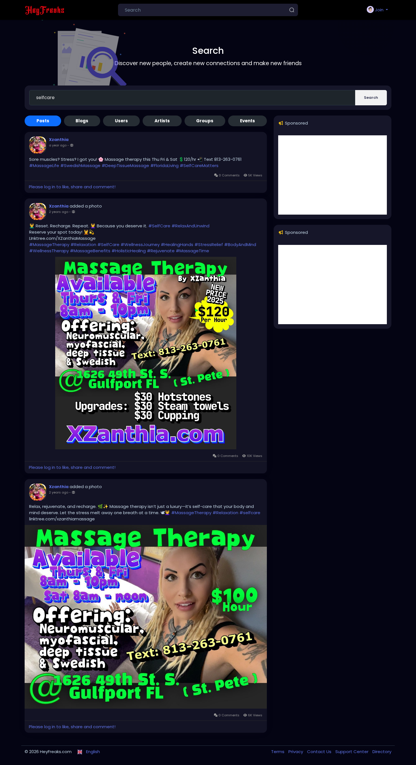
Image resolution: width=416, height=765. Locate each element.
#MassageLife (44, 165)
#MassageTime (192, 251)
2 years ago (58, 212)
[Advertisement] (332, 175)
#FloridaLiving (164, 165)
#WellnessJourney (140, 244)
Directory (381, 752)
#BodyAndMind (240, 244)
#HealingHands (177, 244)
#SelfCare (159, 226)
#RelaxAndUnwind (190, 226)
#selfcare (249, 513)
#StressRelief (208, 244)
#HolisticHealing (128, 251)
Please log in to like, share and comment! (72, 187)
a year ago (58, 145)
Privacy (296, 752)
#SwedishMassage (80, 165)
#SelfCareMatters (199, 165)
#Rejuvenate (161, 251)
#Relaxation (83, 244)
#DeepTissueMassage (125, 165)
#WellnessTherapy (49, 251)
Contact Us (320, 752)
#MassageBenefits (90, 251)
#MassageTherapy (49, 244)
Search (371, 97)
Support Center (352, 752)
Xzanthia (58, 139)
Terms (278, 752)
